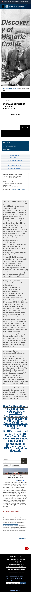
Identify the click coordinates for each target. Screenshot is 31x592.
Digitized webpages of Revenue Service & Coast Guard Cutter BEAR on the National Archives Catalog (15, 422)
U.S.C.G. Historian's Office (18, 189)
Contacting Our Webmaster (15, 168)
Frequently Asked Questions (15, 160)
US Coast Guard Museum (14, 163)
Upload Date (15, 465)
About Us (6, 142)
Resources (7, 149)
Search (24, 459)
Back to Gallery (23, 538)
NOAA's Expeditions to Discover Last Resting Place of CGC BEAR (15, 410)
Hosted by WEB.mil (15, 590)
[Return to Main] (27, 549)
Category (6, 465)
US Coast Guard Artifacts (14, 165)
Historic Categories (14, 157)
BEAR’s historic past (15, 431)
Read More (16, 112)
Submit (23, 583)
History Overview (9, 146)
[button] (7, 3)
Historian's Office (14, 155)
